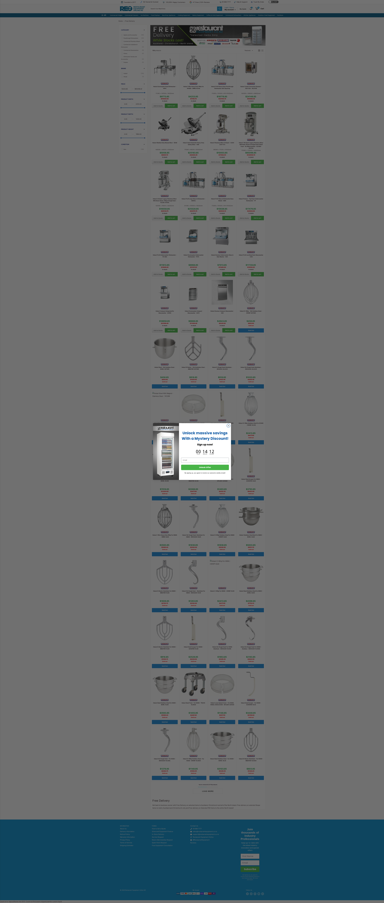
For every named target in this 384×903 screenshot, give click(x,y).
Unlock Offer (205, 467)
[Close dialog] (228, 425)
